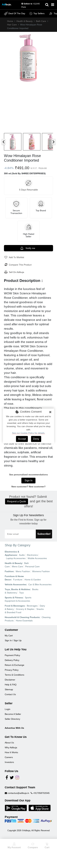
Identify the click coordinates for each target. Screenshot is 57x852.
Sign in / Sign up (13, 640)
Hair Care (12, 24)
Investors (9, 762)
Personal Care (32, 566)
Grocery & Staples (25, 609)
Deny (36, 439)
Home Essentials (24, 620)
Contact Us (10, 694)
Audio (22, 555)
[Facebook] (7, 778)
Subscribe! (44, 534)
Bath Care (41, 21)
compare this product (20, 264)
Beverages (32, 605)
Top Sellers (38, 13)
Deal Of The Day (16, 13)
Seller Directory (12, 719)
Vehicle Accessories (15, 584)
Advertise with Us (14, 728)
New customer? (37, 486)
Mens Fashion (23, 571)
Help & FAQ (10, 684)
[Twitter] (12, 778)
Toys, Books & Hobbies (17, 589)
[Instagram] (17, 778)
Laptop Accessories (15, 558)
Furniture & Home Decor (14, 578)
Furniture (17, 579)
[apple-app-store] (39, 807)
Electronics (32, 555)
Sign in (28, 480)
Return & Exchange (14, 665)
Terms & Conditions (14, 675)
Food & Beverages (15, 605)
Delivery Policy (12, 660)
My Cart (9, 635)
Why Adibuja (11, 747)
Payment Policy (12, 655)
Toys (21, 592)
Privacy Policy (12, 670)
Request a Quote (16, 501)
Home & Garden (33, 579)
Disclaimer (10, 679)
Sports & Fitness (14, 597)
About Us (9, 742)
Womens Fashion (41, 571)
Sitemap (9, 689)
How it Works (11, 752)
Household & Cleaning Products (22, 617)
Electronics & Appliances (12, 553)
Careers (9, 757)
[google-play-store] (16, 807)
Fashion (9, 571)
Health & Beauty (24, 21)
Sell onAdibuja (16, 272)
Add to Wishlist (16, 257)
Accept (22, 439)
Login (7, 709)
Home (10, 21)
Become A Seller (13, 714)
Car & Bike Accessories (39, 584)
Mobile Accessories (37, 558)
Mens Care (17, 566)
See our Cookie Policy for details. (28, 433)
